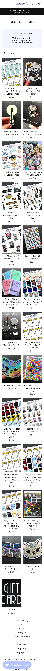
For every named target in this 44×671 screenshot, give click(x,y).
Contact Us (22, 645)
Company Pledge (22, 620)
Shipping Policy (22, 653)
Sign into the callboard (21, 660)
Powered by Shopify (22, 669)
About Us (22, 624)
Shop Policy (22, 649)
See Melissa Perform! (22, 637)
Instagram (22, 633)
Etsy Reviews (22, 629)
